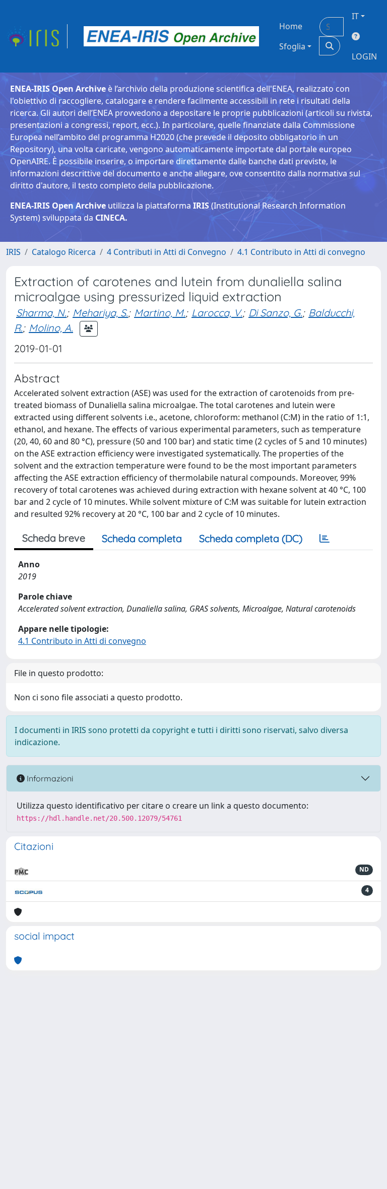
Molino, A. (51, 327)
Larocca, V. (216, 312)
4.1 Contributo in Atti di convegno (301, 251)
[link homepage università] (171, 36)
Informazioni (49, 778)
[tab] (324, 538)
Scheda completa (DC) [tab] (250, 538)
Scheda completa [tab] (142, 538)
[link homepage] (37, 36)
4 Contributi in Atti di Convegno (166, 251)
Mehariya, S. (100, 312)
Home (290, 26)
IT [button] (355, 16)
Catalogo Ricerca (64, 251)
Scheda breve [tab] (53, 538)
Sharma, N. (41, 312)
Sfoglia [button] (292, 46)
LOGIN (364, 56)
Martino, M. (159, 312)
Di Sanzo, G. (275, 312)
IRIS (13, 251)
